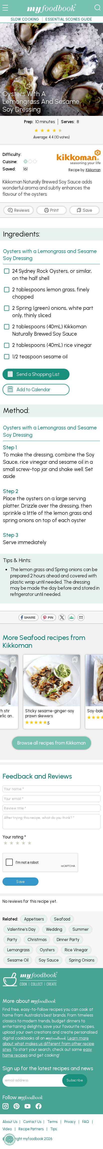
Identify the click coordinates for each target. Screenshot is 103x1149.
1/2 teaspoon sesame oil (40, 356)
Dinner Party (68, 939)
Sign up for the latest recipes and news (47, 1068)
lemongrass (18, 949)
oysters (47, 949)
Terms (52, 1121)
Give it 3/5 (48, 131)
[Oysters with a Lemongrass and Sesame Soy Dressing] (51, 113)
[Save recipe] (13, 660)
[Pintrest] (48, 618)
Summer (80, 929)
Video (7, 1129)
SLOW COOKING (25, 19)
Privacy (70, 1121)
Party (12, 939)
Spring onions (81, 960)
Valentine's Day (21, 929)
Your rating (14, 836)
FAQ (85, 1121)
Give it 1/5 (36, 131)
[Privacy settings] (9, 1139)
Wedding (54, 929)
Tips (53, 1129)
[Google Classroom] (71, 618)
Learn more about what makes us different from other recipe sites (48, 1044)
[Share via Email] (81, 618)
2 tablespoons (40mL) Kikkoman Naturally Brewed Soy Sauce (49, 330)
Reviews (21, 210)
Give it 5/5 (59, 131)
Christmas (37, 939)
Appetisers (34, 919)
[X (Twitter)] (62, 618)
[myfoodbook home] (51, 13)
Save (87, 210)
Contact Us (32, 1121)
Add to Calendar (33, 389)
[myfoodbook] (30, 987)
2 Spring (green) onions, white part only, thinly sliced (52, 311)
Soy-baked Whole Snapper (49, 710)
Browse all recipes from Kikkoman (51, 743)
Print (54, 210)
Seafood (62, 919)
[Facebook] (28, 618)
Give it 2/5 (42, 131)
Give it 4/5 (54, 131)
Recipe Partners (31, 1129)
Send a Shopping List (38, 374)
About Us (9, 1121)
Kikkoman (93, 170)
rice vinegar (76, 949)
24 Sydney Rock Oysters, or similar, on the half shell (52, 274)
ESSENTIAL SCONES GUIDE (69, 19)
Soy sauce (49, 960)
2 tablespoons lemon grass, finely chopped (51, 293)
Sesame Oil (17, 960)
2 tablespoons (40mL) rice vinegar (52, 345)
